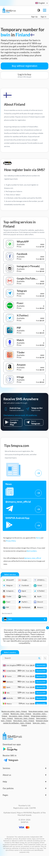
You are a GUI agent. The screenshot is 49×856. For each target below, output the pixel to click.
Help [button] (24, 782)
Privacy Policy (11, 541)
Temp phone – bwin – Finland (23, 721)
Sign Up (34, 16)
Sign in (43, 16)
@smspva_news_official (32, 558)
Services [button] (24, 768)
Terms (38, 538)
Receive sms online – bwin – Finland (14, 711)
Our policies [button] (24, 788)
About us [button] (24, 775)
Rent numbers (32, 551)
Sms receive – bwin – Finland (19, 716)
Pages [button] (24, 795)
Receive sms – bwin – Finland (21, 714)
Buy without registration (24, 66)
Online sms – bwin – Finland (24, 718)
